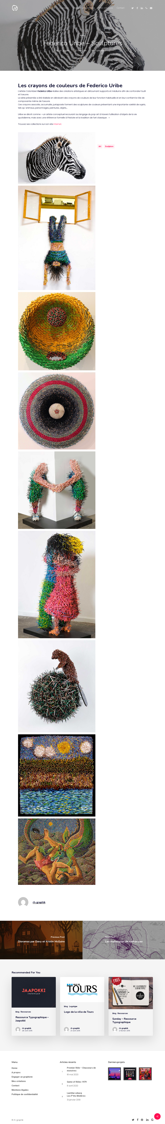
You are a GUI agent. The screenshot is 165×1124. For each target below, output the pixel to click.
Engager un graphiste (22, 1077)
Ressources (26, 1012)
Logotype (73, 1006)
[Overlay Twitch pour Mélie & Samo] (115, 1073)
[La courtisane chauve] (146, 1073)
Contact (15, 1085)
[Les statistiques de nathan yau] (123, 940)
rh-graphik (64, 50)
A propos (16, 1072)
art (100, 146)
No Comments (99, 50)
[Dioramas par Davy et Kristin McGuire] (41, 940)
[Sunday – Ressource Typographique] (131, 1006)
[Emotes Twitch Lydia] (130, 1073)
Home (14, 1068)
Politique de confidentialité (25, 1094)
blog (82, 35)
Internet (57, 124)
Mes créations (19, 1081)
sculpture (109, 146)
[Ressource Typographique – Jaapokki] (34, 1006)
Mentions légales (20, 1090)
